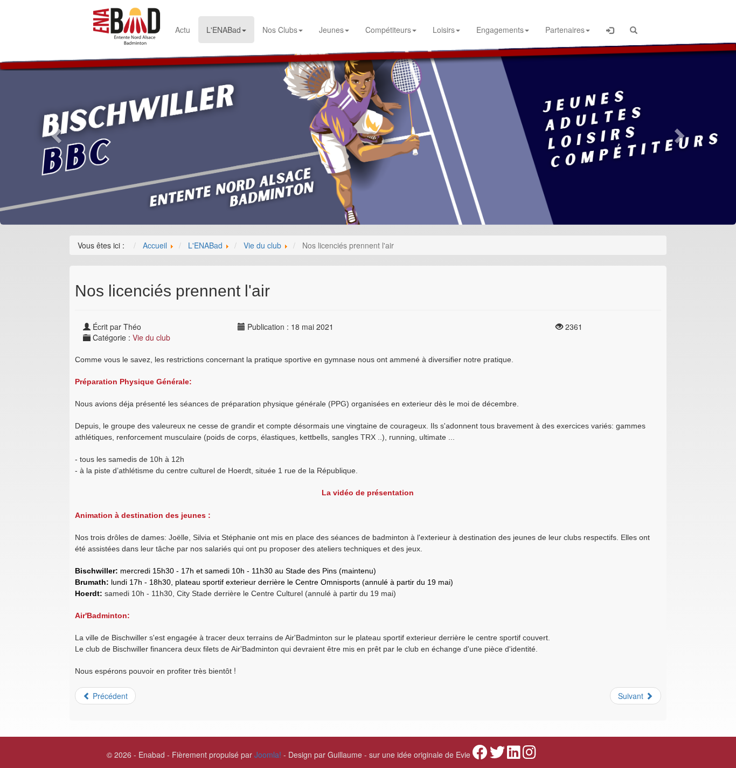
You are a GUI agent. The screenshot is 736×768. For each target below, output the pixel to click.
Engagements (500, 29)
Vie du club (151, 337)
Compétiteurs (388, 29)
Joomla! (267, 754)
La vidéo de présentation (368, 492)
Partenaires (565, 29)
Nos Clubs (279, 29)
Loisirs (444, 29)
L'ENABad (223, 29)
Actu (182, 29)
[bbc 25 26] (368, 132)
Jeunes (331, 29)
